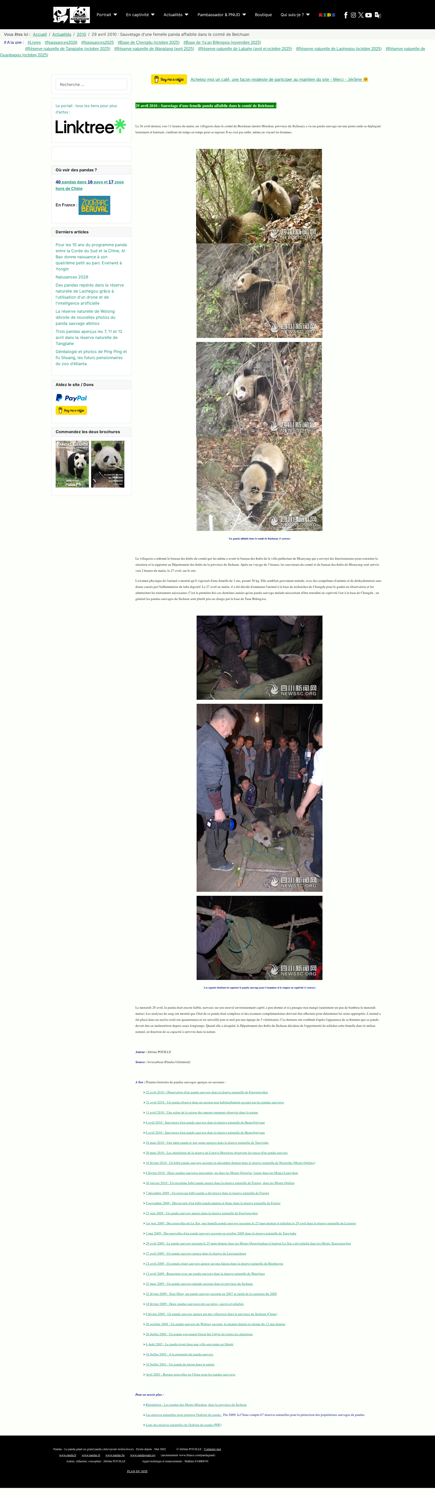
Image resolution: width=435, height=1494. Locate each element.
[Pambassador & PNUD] (243, 15)
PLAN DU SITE (137, 1471)
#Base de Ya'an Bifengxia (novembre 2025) (222, 42)
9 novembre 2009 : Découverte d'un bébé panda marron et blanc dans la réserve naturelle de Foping (213, 1203)
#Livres (34, 42)
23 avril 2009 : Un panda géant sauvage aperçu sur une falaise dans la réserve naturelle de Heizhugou (214, 1263)
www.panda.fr (67, 1455)
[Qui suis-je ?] (307, 15)
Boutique (263, 14)
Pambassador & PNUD (219, 14)
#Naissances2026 (61, 42)
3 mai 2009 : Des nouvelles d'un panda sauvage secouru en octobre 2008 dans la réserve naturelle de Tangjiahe (221, 1233)
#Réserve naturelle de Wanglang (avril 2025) (154, 49)
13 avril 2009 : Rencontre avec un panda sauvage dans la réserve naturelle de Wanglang (205, 1273)
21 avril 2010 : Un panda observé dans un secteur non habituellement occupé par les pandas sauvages (215, 1102)
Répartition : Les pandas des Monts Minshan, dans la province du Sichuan (196, 1404)
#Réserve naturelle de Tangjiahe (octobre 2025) (67, 49)
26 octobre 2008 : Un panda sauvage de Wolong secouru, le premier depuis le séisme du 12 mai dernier (215, 1324)
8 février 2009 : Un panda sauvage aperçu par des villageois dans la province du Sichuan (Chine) (211, 1314)
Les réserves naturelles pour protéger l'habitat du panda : (184, 1414)
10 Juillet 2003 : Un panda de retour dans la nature (180, 1364)
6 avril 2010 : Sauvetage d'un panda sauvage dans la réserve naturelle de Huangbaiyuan (205, 1122)
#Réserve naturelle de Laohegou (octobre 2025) (339, 49)
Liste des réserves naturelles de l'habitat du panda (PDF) (183, 1424)
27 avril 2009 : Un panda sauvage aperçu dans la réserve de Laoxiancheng (196, 1253)
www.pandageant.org (143, 1455)
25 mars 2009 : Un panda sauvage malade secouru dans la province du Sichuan (199, 1283)
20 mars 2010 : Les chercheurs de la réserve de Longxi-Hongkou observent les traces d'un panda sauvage (217, 1152)
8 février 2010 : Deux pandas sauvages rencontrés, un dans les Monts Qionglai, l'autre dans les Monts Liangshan (222, 1172)
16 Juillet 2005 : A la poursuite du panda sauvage (179, 1354)
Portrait (104, 14)
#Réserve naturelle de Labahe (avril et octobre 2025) (245, 49)
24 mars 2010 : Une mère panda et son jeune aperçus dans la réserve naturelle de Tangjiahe (207, 1142)
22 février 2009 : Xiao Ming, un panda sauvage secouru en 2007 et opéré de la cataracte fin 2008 (211, 1293)
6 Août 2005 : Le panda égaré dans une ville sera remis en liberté (189, 1344)
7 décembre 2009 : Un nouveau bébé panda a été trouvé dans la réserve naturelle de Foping (207, 1193)
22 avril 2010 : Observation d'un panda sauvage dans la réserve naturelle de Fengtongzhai (207, 1092)
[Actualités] (186, 15)
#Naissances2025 (97, 42)
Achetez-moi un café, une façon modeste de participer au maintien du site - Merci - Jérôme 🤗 (279, 79)
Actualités (173, 14)
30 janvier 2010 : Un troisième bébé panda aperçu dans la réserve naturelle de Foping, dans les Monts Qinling (220, 1183)
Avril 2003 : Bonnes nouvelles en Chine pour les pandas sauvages (190, 1374)
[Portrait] (114, 15)
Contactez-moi (212, 1449)
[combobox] (91, 84)
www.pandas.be (115, 1455)
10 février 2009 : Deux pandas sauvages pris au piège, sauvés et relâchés (195, 1303)
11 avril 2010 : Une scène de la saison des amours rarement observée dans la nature (202, 1112)
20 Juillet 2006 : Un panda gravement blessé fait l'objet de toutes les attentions (199, 1334)
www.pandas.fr (91, 1455)
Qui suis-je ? (292, 14)
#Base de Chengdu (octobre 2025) (148, 42)
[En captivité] (152, 15)
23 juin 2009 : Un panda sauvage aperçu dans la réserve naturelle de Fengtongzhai (202, 1213)
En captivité (137, 14)
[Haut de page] (426, 1484)
